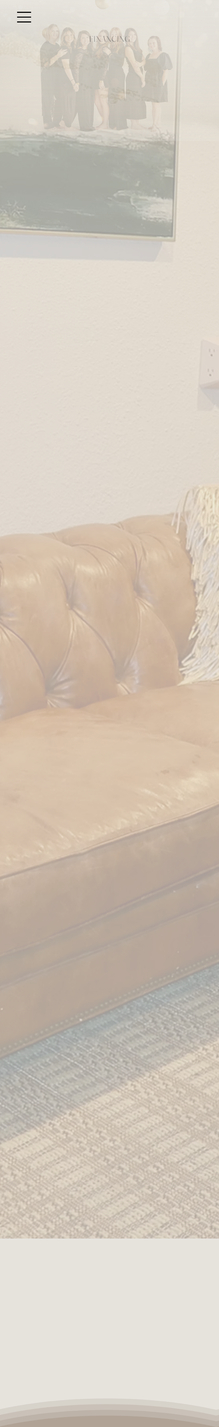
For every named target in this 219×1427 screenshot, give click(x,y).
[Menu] (24, 17)
